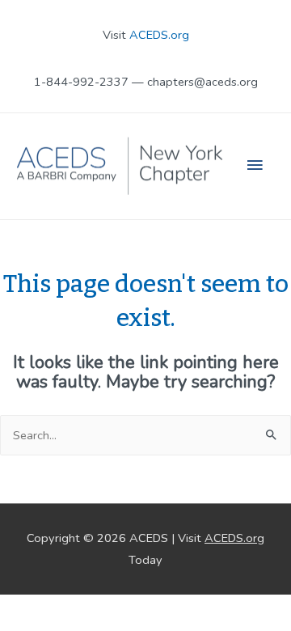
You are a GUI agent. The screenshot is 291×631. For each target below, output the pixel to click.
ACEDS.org (159, 35)
